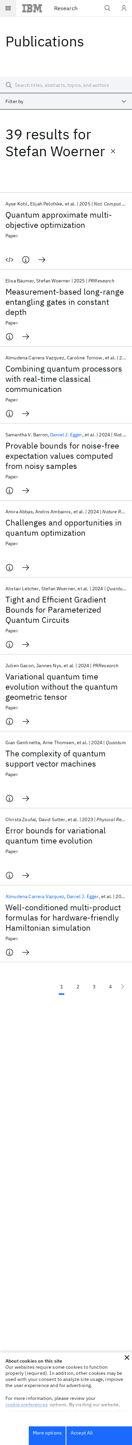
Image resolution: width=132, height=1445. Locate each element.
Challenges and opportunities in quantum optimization (63, 527)
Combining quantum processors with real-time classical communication (63, 378)
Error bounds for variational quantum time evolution (55, 835)
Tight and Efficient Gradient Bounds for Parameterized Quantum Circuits (55, 609)
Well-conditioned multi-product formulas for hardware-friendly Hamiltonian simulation (63, 917)
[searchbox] (66, 85)
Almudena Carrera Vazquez (34, 896)
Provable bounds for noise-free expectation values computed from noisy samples (62, 455)
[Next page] (122, 987)
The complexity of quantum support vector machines (55, 758)
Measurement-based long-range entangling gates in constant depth (64, 301)
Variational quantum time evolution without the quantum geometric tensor (61, 686)
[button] (127, 1357)
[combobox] (66, 101)
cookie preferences (26, 1405)
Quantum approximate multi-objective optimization (58, 220)
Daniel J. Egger (66, 435)
